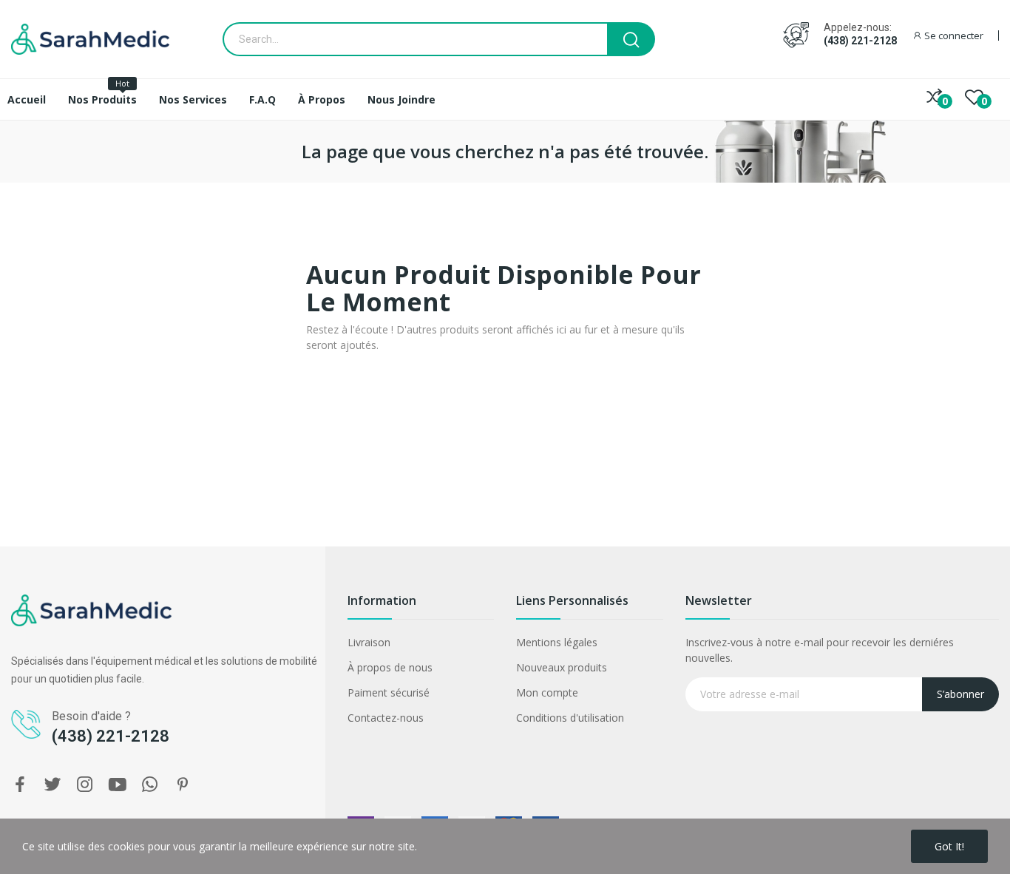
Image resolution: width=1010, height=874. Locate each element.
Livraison (369, 642)
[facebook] (20, 785)
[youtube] (117, 785)
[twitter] (52, 785)
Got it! (949, 846)
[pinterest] (183, 785)
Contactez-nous (386, 718)
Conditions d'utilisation (570, 718)
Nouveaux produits (561, 667)
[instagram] (85, 785)
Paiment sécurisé (389, 692)
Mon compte (547, 692)
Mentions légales (556, 642)
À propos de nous (390, 667)
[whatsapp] (150, 785)
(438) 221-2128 (860, 40)
